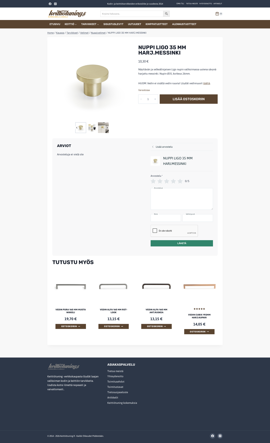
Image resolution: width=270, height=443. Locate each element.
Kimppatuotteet (157, 24)
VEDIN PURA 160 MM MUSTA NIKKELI (70, 311)
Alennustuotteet (184, 24)
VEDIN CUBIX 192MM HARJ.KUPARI (199, 316)
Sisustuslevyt (113, 24)
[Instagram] (55, 3)
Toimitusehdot (115, 381)
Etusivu (55, 24)
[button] (80, 127)
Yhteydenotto (205, 4)
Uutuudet (134, 24)
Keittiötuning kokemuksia (122, 402)
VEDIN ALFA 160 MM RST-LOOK (113, 311)
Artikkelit (217, 4)
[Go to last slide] (77, 127)
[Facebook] (50, 3)
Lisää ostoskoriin (189, 99)
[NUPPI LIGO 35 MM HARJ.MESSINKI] (92, 82)
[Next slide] (107, 127)
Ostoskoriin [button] (69, 326)
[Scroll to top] (261, 434)
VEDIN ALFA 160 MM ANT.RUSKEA (156, 311)
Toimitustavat (115, 386)
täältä (206, 83)
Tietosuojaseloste (117, 392)
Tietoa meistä (192, 4)
